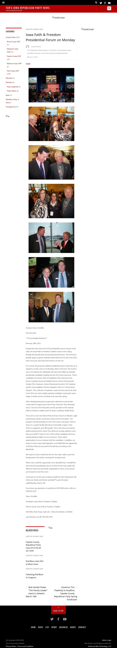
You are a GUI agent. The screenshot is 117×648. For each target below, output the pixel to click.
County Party (36, 46)
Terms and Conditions (25, 646)
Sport (54, 627)
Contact (82, 627)
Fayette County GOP (34, 29)
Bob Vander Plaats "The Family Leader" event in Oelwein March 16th (37, 592)
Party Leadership (12, 87)
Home (33, 627)
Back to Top (58, 610)
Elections (9, 82)
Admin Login (106, 640)
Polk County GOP (13, 71)
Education (9, 78)
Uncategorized (10, 107)
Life (47, 627)
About (73, 627)
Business (63, 627)
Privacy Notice (11, 646)
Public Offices (11, 91)
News (7, 95)
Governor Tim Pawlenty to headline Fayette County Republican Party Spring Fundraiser (65, 593)
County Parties (11, 37)
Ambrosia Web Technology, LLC (99, 646)
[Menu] (3, 2)
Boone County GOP (13, 42)
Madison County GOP (14, 63)
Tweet (28, 64)
